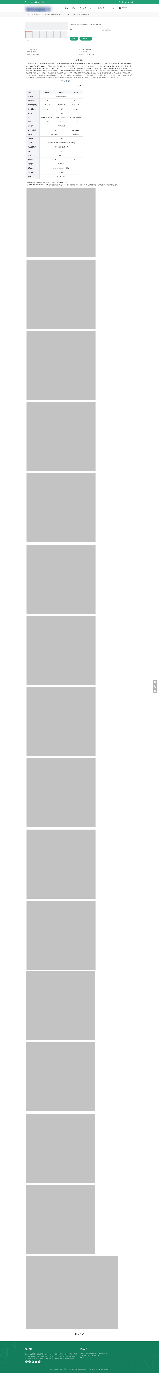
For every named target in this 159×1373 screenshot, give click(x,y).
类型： (28, 49)
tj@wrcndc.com (41, 2)
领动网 (94, 1369)
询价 (73, 39)
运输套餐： (30, 54)
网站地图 (77, 1369)
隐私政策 (83, 1369)
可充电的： (30, 52)
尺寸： (81, 52)
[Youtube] (129, 2)
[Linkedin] (122, 2)
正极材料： (82, 49)
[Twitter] (125, 2)
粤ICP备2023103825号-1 (103, 1369)
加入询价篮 (86, 39)
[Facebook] (119, 2)
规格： (81, 54)
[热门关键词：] (113, 8)
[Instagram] (132, 2)
